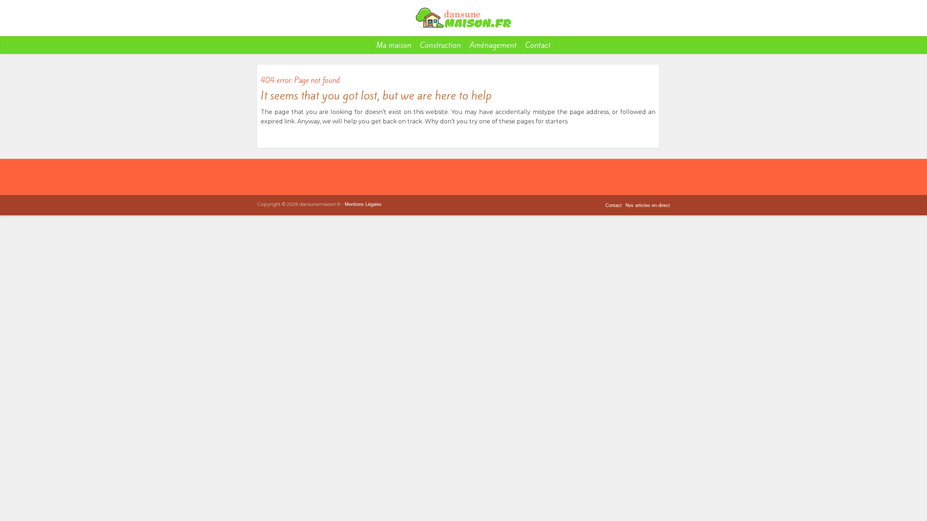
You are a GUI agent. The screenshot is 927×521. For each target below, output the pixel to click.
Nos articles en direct (647, 205)
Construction (440, 45)
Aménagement (493, 45)
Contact (538, 45)
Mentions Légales (363, 204)
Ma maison (394, 45)
